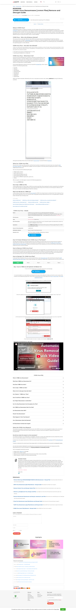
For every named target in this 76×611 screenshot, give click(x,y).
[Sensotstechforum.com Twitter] (55, 2)
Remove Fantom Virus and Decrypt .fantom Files (24, 488)
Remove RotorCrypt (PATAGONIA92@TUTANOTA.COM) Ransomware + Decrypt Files (32, 479)
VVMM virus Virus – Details (44, 202)
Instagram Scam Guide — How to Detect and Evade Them (27, 568)
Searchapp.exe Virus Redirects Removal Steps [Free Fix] (26, 575)
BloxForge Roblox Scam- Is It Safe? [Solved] (26, 573)
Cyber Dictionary (30, 596)
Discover (29, 592)
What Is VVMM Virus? (17, 200)
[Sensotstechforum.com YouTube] (58, 2)
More (38, 592)
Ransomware (18, 6)
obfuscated (27, 40)
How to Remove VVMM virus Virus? (42, 204)
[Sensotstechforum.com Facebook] (57, 2)
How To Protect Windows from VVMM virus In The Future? (23, 204)
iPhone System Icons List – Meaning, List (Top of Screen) (25, 566)
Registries (49, 160)
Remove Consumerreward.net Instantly (25, 581)
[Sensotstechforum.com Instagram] (60, 2)
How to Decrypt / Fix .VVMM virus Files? (20, 206)
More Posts (20, 469)
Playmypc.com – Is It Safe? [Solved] (24, 564)
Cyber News (30, 595)
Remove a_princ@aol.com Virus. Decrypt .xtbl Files (25, 491)
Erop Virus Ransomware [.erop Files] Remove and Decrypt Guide (28, 501)
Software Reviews (31, 597)
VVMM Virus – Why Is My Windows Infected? (30, 200)
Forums (29, 600)
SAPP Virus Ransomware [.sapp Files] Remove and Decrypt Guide (28, 504)
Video (29, 599)
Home (14, 6)
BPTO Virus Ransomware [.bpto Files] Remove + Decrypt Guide (27, 484)
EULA (35, 23)
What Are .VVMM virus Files (33, 202)
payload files (38, 64)
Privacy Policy (40, 23)
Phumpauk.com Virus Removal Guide (24, 577)
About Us (22, 451)
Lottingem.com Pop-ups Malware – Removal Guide (25, 579)
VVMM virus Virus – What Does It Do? (20, 202)
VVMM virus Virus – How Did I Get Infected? (48, 200)
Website (25, 469)
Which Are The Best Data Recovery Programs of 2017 (29, 562)
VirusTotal (58, 215)
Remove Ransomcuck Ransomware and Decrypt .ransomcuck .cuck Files (30, 496)
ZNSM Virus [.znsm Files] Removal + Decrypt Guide (25, 508)
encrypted (33, 193)
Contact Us (39, 596)
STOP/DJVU (15, 30)
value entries (36, 160)
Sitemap (29, 594)
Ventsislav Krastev (17, 15)
